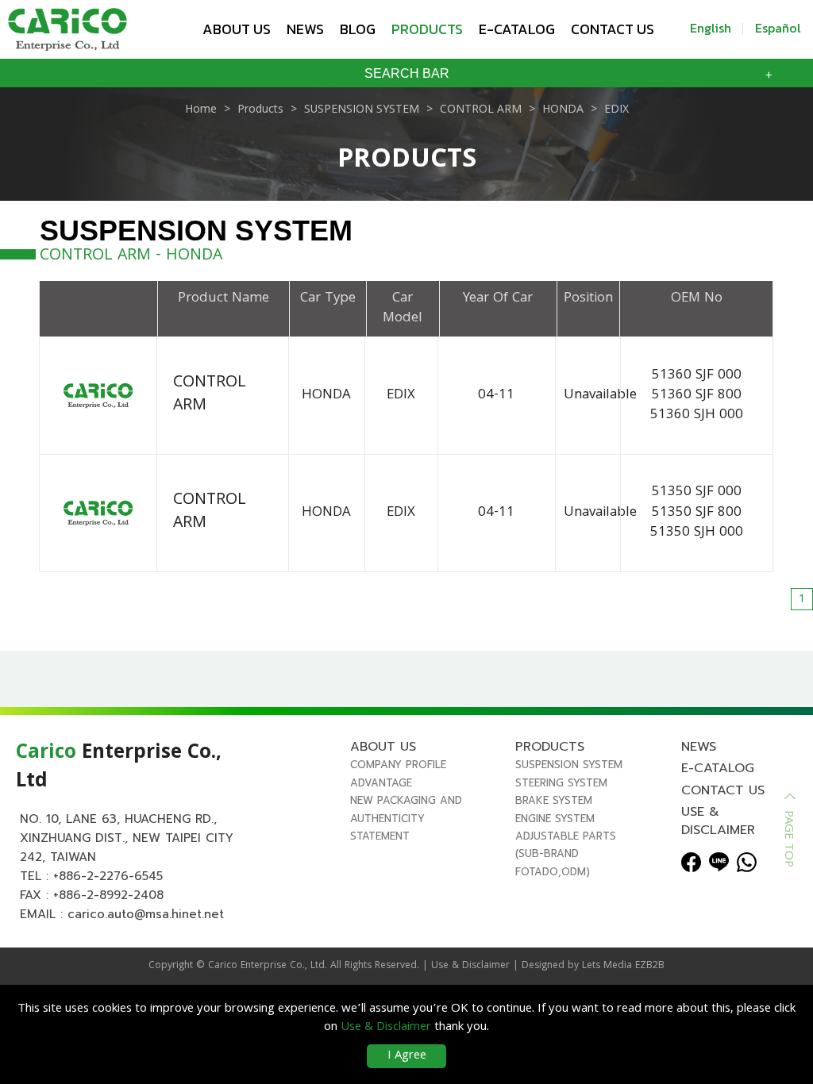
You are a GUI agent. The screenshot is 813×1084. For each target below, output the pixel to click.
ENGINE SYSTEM (555, 818)
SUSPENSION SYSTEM (568, 764)
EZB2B (650, 966)
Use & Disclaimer (718, 820)
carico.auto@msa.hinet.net (145, 914)
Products (427, 29)
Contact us (612, 29)
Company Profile (398, 764)
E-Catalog (517, 29)
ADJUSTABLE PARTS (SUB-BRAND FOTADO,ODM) (565, 853)
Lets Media (607, 966)
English (710, 27)
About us (236, 29)
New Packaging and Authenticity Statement (406, 818)
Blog (358, 29)
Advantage (381, 782)
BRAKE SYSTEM (553, 800)
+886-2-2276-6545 (108, 876)
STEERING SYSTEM (561, 782)
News (305, 29)
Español (778, 27)
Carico (222, 966)
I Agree (406, 1056)
